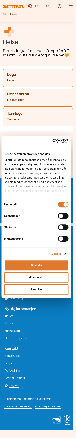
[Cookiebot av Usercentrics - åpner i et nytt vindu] (52, 141)
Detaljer (56, 253)
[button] (48, 6)
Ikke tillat (36, 289)
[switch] (63, 216)
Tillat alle (36, 265)
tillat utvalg (36, 277)
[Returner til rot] (4, 14)
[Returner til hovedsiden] (13, 6)
